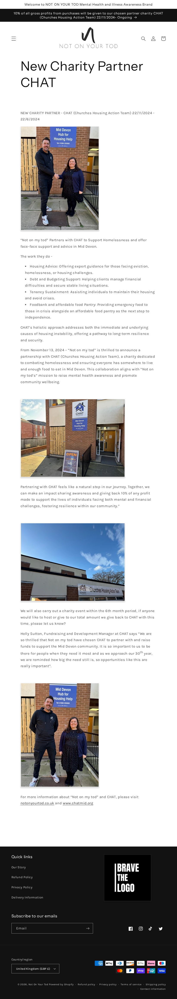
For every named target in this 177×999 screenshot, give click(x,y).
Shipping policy (156, 984)
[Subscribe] (88, 928)
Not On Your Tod (38, 984)
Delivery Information (27, 897)
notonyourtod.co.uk (37, 803)
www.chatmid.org (78, 803)
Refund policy (86, 984)
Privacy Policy (22, 887)
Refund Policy (22, 877)
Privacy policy (107, 984)
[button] (14, 39)
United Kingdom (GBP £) (33, 968)
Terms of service (131, 984)
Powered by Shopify (61, 984)
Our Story (18, 867)
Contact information (153, 988)
